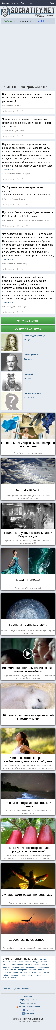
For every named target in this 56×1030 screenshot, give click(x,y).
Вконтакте (29, 1013)
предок (41, 969)
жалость (44, 961)
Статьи (14, 2)
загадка (6, 964)
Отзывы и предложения (29, 1006)
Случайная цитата (29, 329)
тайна (5, 974)
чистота (30, 974)
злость (44, 964)
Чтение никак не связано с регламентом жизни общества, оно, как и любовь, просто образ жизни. (26, 122)
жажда (36, 961)
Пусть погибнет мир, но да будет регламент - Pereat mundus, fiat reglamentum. (27, 214)
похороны (22, 969)
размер (32, 972)
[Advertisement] (28, 54)
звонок (36, 964)
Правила (28, 996)
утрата (22, 974)
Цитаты (5, 2)
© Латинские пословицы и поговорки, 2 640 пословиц (25, 220)
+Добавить (8, 21)
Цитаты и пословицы (22, 988)
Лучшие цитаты (29, 320)
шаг (45, 974)
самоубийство (44, 972)
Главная (6, 988)
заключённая (17, 964)
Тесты (31, 2)
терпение (14, 974)
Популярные (25, 20)
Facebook (29, 1009)
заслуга (28, 964)
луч (22, 967)
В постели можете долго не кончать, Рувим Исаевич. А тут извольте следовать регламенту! (26, 97)
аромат (43, 958)
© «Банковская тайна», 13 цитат (16, 173)
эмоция (6, 977)
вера (21, 961)
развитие (23, 972)
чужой (38, 974)
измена (15, 967)
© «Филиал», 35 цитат (11, 105)
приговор (7, 972)
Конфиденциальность (28, 999)
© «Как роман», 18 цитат (13, 130)
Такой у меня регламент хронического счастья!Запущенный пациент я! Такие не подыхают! (27, 190)
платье (13, 969)
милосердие (31, 967)
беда (5, 961)
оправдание (43, 967)
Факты (23, 2)
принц (15, 972)
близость (13, 961)
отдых (5, 969)
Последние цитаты (28, 1003)
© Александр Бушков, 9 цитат (15, 306)
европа (28, 961)
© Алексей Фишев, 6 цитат (13, 198)
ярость (14, 977)
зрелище (6, 967)
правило (32, 969)
